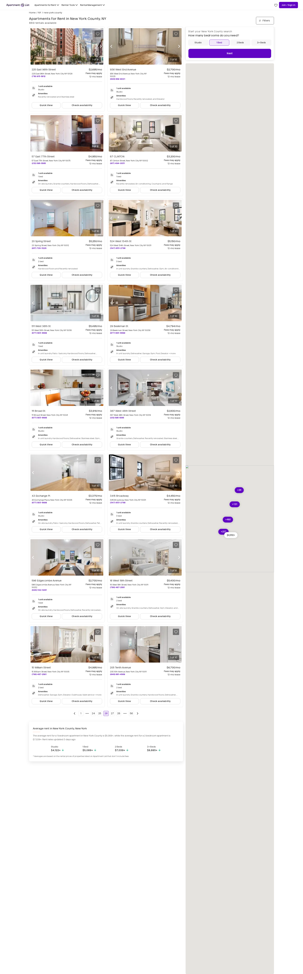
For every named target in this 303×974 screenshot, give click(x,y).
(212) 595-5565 (39, 163)
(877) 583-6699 (39, 333)
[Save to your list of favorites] (98, 34)
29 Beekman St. (119, 326)
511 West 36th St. (41, 326)
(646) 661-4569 (117, 674)
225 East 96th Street (44, 69)
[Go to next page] (137, 713)
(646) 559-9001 (117, 79)
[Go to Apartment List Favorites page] (276, 5)
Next (230, 53)
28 (118, 713)
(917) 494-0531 (117, 163)
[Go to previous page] (74, 713)
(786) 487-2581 (117, 587)
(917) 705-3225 (39, 248)
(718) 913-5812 (38, 76)
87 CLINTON (117, 156)
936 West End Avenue (123, 69)
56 (131, 713)
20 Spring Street (41, 241)
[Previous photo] (33, 46)
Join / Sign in (288, 5)
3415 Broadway (119, 495)
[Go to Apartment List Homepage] (18, 5)
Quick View (46, 105)
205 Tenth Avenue (120, 667)
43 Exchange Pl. (41, 495)
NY (39, 12)
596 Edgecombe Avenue (47, 580)
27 (112, 713)
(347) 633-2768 (117, 248)
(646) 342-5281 (39, 590)
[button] (231, 535)
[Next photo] (100, 46)
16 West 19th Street (121, 580)
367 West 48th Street (123, 411)
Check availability (82, 105)
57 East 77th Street (43, 156)
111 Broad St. (39, 411)
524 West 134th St (120, 241)
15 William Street (41, 667)
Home (32, 12)
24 (93, 713)
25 (99, 713)
